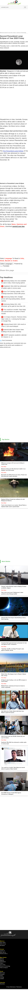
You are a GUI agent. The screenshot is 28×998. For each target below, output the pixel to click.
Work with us (3, 952)
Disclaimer (2, 945)
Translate (6, 266)
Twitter (1, 975)
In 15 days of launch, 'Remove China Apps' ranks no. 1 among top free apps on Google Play (13, 319)
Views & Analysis (4, 967)
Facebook (2, 974)
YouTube (2, 977)
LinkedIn (2, 978)
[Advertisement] (14, 21)
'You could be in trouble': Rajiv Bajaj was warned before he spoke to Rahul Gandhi (13, 311)
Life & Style (2, 964)
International (3, 961)
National (2, 958)
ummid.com (4, 7)
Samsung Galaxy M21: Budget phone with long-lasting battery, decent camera (13, 299)
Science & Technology (5, 966)
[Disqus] (14, 370)
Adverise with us (3, 953)
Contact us (2, 950)
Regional (2, 960)
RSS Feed (2, 972)
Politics (1, 963)
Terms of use (3, 944)
